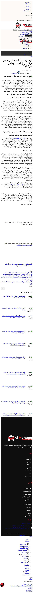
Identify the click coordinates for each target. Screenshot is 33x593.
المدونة (29, 473)
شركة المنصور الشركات (16, 184)
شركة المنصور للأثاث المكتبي (11, 275)
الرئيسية (30, 54)
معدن (29, 513)
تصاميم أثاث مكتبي (24, 275)
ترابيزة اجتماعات (26, 497)
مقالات (25, 54)
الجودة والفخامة (11, 274)
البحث (30, 286)
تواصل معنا (28, 476)
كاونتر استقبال (27, 504)
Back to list (29, 280)
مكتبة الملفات (27, 494)
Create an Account (27, 584)
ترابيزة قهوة (28, 516)
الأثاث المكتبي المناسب (22, 274)
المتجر (29, 467)
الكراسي (28, 510)
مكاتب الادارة (27, 488)
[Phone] (2, 585)
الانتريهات (28, 507)
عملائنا (29, 465)
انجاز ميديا (22, 535)
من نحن (29, 462)
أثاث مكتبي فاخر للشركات (25, 272)
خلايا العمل (28, 500)
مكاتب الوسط (27, 491)
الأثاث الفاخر (14, 272)
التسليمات (28, 470)
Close (30, 284)
